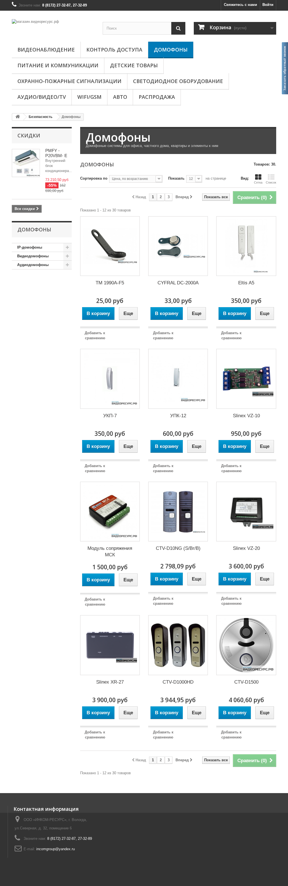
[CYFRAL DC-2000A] (178, 246)
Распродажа (157, 96)
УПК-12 (178, 415)
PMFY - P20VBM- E (56, 153)
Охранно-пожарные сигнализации (69, 81)
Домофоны (171, 49)
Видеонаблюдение (46, 49)
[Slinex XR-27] (110, 645)
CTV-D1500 (246, 682)
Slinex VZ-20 (246, 548)
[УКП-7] (110, 379)
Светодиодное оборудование (178, 81)
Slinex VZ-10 (246, 415)
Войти (267, 5)
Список (271, 182)
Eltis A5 (246, 282)
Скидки (28, 135)
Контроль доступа (114, 49)
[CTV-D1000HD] (178, 645)
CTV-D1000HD (178, 682)
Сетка (258, 182)
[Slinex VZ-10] (246, 379)
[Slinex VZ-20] (246, 512)
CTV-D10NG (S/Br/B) (178, 548)
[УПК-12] (178, 379)
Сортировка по (93, 178)
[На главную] (17, 116)
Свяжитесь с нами (240, 5)
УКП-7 (110, 415)
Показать (176, 178)
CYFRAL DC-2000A (178, 282)
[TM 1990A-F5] (110, 246)
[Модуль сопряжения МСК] (110, 512)
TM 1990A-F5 (110, 282)
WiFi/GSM (89, 96)
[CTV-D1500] (246, 645)
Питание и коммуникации (57, 65)
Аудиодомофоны (33, 265)
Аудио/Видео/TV (41, 96)
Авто (120, 96)
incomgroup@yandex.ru (55, 849)
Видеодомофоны (33, 256)
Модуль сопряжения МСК (109, 551)
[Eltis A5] (246, 246)
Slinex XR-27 (110, 682)
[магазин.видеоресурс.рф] (53, 26)
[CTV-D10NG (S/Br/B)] (178, 512)
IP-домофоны (29, 247)
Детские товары (134, 65)
